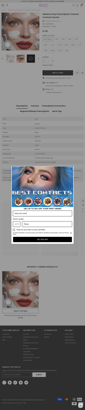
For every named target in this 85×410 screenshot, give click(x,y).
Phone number (18, 219)
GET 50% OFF (42, 239)
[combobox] (16, 224)
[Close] (71, 168)
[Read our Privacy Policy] (71, 233)
